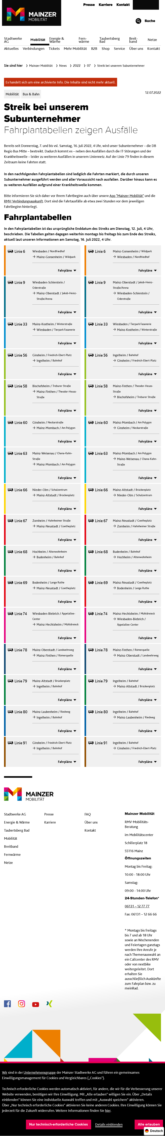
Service (119, 48)
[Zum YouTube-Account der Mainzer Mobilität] (35, 1005)
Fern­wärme (84, 40)
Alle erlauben (149, 1124)
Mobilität (37, 39)
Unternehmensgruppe (40, 1072)
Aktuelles (11, 48)
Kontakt (123, 5)
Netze (152, 39)
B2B (94, 48)
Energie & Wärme (56, 40)
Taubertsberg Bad (109, 40)
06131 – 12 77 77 (137, 906)
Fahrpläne (65, 270)
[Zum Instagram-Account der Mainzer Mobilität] (21, 1004)
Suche (149, 21)
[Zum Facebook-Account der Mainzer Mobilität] (7, 1004)
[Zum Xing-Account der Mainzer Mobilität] (49, 1004)
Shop (106, 48)
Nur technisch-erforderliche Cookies (58, 1124)
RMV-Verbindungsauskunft (23, 201)
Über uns (136, 48)
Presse (89, 5)
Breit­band (133, 40)
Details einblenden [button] (109, 1124)
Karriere (105, 5)
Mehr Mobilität (75, 48)
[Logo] (29, 791)
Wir (4, 1072)
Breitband (11, 846)
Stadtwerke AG (13, 40)
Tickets (54, 48)
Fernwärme (12, 854)
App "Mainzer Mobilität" (126, 196)
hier (107, 1110)
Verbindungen (33, 48)
